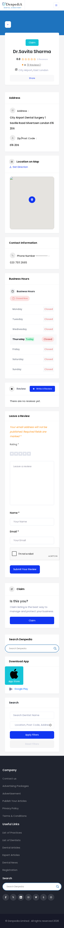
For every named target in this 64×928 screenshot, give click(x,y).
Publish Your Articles (14, 801)
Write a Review (44, 388)
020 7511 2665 (18, 262)
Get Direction (20, 167)
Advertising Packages (15, 786)
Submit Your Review (24, 569)
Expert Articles (11, 855)
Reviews (42, 59)
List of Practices (12, 832)
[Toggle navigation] (56, 5)
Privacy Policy (10, 808)
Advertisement (11, 793)
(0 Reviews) (34, 65)
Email (14, 531)
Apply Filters (32, 734)
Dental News (10, 862)
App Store (14, 681)
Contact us (9, 778)
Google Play (21, 689)
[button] (32, 199)
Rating (14, 444)
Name (15, 513)
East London (40, 70)
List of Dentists (11, 840)
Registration (9, 870)
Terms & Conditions (14, 816)
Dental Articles (11, 847)
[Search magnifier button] (55, 648)
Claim (32, 42)
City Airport (25, 70)
